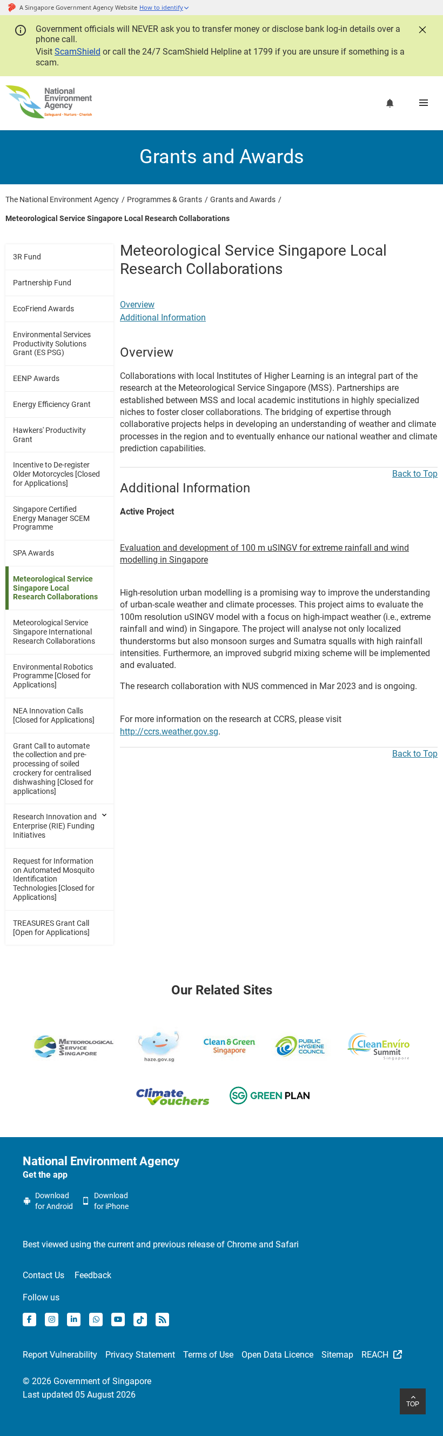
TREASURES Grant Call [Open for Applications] (51, 928)
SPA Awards (33, 553)
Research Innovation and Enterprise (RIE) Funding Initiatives (55, 825)
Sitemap (337, 1355)
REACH (376, 1355)
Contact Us (43, 1275)
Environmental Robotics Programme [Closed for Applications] (53, 676)
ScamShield (77, 51)
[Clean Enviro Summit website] (378, 1046)
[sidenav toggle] (105, 815)
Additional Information (163, 317)
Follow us (41, 1297)
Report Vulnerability (60, 1355)
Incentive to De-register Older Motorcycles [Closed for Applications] (56, 473)
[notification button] (389, 103)
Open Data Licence (277, 1355)
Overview (137, 304)
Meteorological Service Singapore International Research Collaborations (54, 631)
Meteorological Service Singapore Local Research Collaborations (55, 588)
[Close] (421, 29)
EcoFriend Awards (43, 308)
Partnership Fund (42, 282)
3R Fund (27, 256)
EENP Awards (36, 378)
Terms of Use (208, 1355)
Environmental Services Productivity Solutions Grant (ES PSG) (52, 343)
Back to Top (415, 474)
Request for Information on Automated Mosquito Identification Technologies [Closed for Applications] (54, 879)
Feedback (93, 1275)
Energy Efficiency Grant (52, 404)
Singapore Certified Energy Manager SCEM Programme (51, 518)
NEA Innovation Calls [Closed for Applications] (54, 715)
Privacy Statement (140, 1355)
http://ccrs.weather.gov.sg (169, 731)
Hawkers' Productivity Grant (49, 435)
